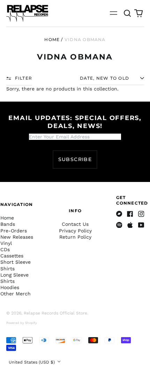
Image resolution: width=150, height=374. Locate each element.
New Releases (16, 237)
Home (52, 39)
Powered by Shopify (21, 323)
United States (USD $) (32, 362)
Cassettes (11, 255)
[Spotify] (119, 225)
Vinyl (6, 243)
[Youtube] (141, 225)
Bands (7, 224)
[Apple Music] (130, 225)
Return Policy (75, 237)
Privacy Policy (75, 230)
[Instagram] (141, 214)
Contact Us (75, 224)
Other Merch (15, 293)
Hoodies (9, 287)
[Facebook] (130, 214)
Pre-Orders (13, 230)
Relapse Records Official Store (55, 313)
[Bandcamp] (119, 214)
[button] (127, 13)
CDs (5, 249)
